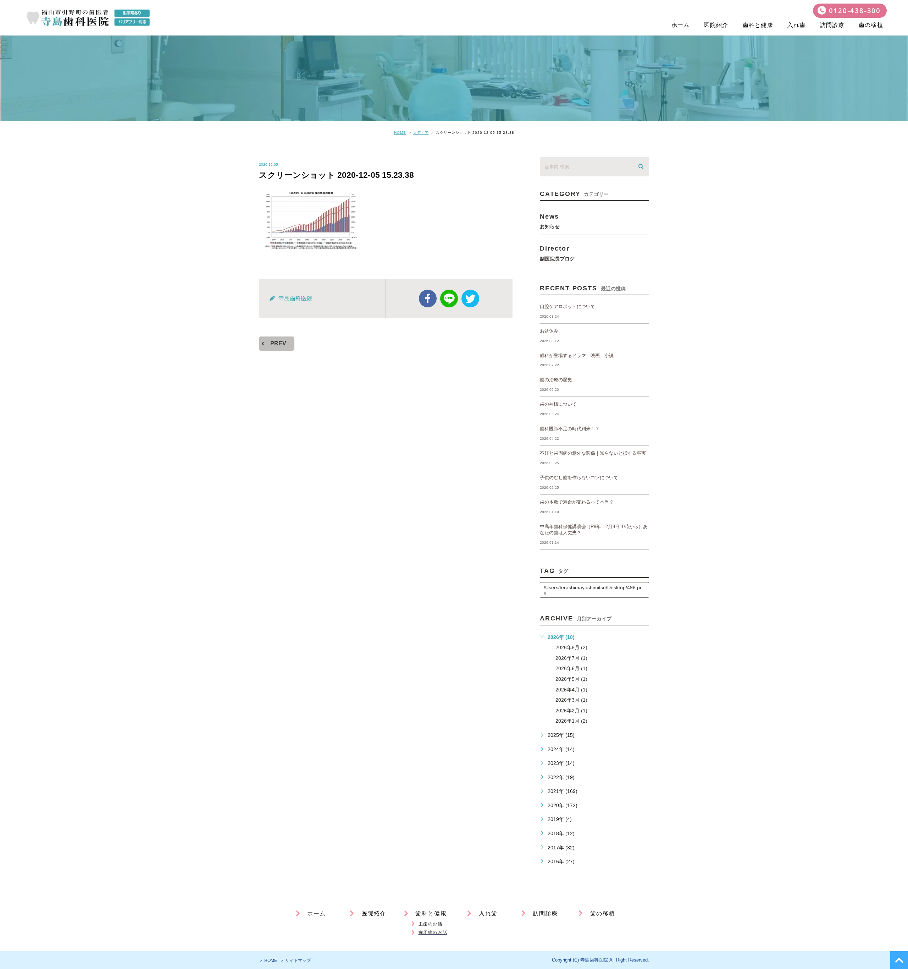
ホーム (680, 25)
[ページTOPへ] (899, 960)
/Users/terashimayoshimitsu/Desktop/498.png (593, 590)
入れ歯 (796, 25)
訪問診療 (832, 25)
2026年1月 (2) (571, 721)
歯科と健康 (758, 25)
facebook (428, 298)
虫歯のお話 (431, 923)
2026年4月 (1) (571, 689)
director (557, 253)
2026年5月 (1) (571, 679)
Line (449, 298)
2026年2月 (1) (571, 710)
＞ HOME (268, 960)
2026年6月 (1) (571, 668)
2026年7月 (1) (571, 658)
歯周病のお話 (433, 932)
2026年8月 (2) (571, 647)
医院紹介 (716, 25)
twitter (470, 298)
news (550, 221)
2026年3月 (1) (571, 700)
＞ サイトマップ (295, 960)
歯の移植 (871, 25)
